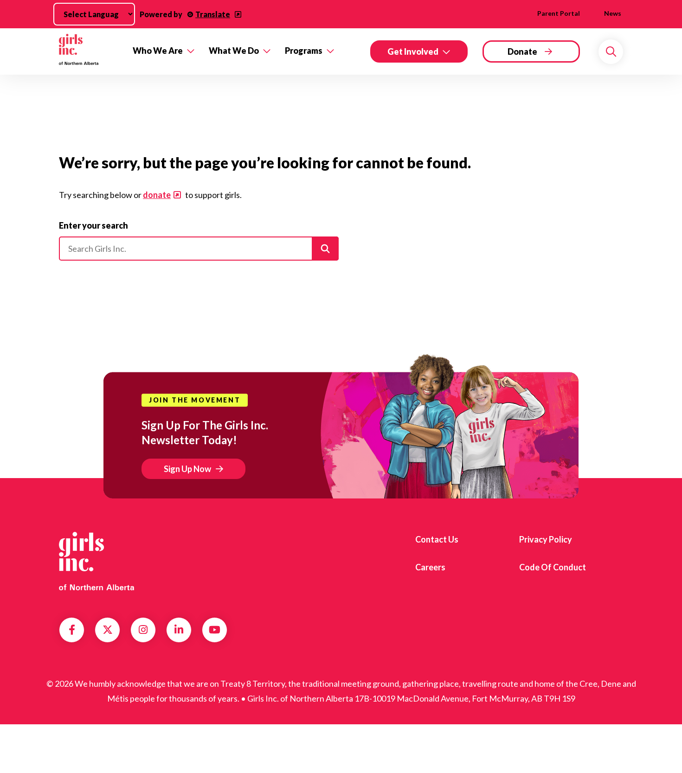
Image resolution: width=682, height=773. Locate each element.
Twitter (108, 629)
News (612, 13)
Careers (430, 567)
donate (157, 195)
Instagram (143, 629)
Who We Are (158, 50)
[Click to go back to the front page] (89, 51)
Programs (303, 50)
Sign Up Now (187, 469)
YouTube (214, 629)
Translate (212, 14)
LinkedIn (179, 629)
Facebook (72, 629)
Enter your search (93, 225)
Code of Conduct (552, 567)
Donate (522, 51)
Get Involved (412, 51)
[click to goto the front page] (96, 561)
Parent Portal (558, 13)
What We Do (234, 50)
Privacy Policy (545, 539)
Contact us (436, 539)
